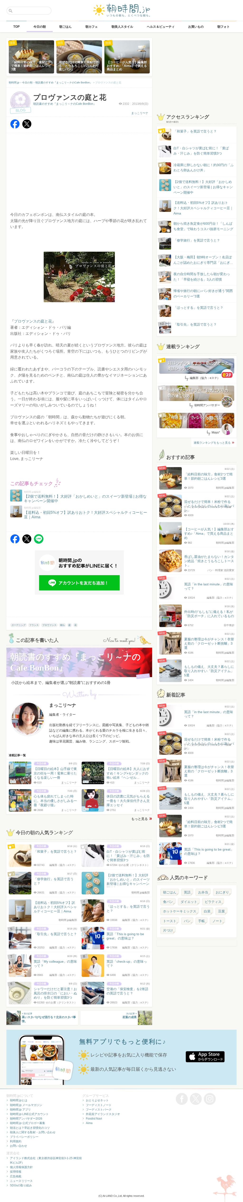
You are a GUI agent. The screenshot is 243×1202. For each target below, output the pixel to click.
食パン (168, 902)
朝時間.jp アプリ (20, 1109)
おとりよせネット (97, 1100)
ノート (217, 921)
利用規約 (15, 1141)
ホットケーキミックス (179, 911)
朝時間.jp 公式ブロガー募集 (27, 1123)
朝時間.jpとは (18, 1100)
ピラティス (213, 902)
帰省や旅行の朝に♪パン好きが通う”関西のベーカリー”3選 (203, 293)
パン (187, 921)
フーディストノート (99, 1105)
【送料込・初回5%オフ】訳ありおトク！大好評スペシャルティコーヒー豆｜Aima (203, 208)
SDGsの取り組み (21, 1185)
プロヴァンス (49, 625)
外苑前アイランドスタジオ (103, 1114)
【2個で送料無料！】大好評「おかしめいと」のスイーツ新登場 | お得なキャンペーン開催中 (203, 187)
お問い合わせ (18, 1145)
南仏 (62, 625)
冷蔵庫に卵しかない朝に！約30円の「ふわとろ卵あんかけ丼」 (203, 167)
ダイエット (189, 902)
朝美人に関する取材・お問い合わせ (33, 1132)
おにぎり (222, 892)
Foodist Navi (94, 1118)
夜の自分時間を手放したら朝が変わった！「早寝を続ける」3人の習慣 (201, 276)
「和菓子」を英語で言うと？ (195, 131)
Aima (89, 1123)
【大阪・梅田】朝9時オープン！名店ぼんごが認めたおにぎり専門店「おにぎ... (203, 259)
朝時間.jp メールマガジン (26, 1105)
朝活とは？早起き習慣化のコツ (30, 1127)
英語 (187, 892)
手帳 (201, 921)
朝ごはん (169, 892)
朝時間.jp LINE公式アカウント (29, 1114)
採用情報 (15, 1171)
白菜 (207, 911)
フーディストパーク (99, 1109)
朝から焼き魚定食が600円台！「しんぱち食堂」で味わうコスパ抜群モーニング (203, 226)
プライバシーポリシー (24, 1136)
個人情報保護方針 (21, 1167)
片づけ (168, 930)
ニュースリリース (21, 1181)
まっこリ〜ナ (139, 113)
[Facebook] (15, 127)
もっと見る (139, 819)
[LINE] (38, 542)
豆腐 (221, 911)
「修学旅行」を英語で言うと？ (196, 240)
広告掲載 (15, 1176)
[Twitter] (27, 127)
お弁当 (203, 892)
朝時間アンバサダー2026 (26, 1118)
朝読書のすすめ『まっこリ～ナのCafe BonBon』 (64, 103)
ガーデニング (18, 625)
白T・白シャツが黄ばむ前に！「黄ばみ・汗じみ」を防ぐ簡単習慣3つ (201, 150)
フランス (34, 625)
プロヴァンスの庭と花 (33, 321)
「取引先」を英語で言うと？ (195, 324)
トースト (169, 921)
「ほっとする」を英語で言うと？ (198, 308)
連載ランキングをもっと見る (212, 442)
